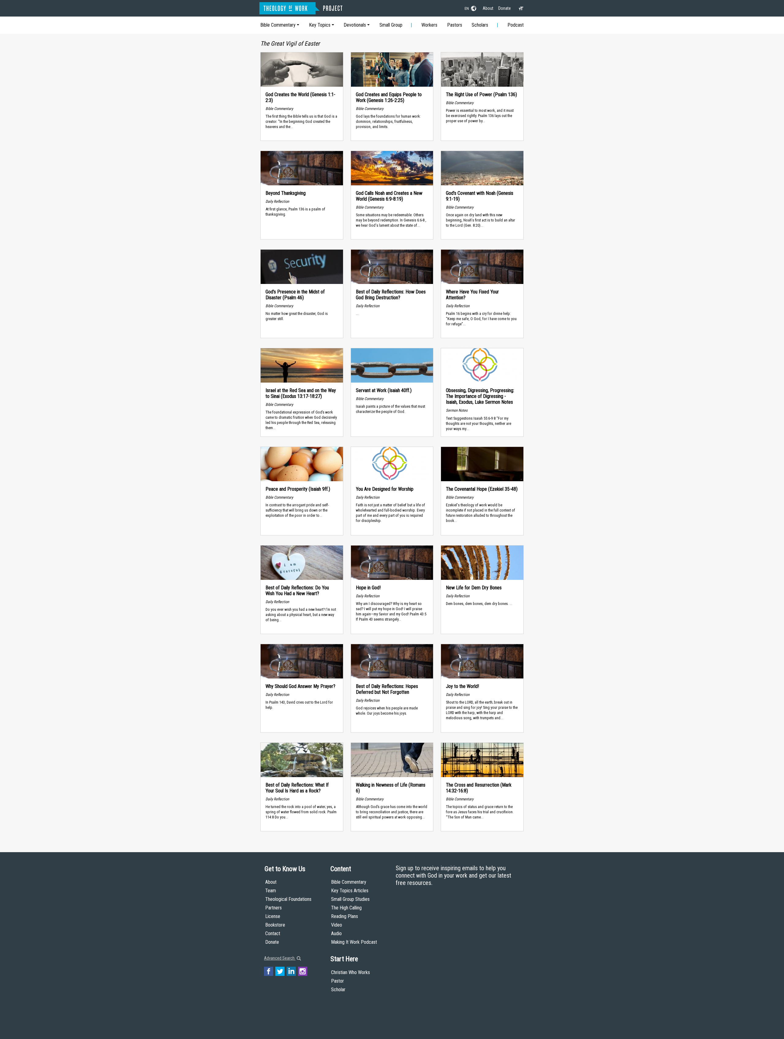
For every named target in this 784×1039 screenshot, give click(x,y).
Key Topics (319, 25)
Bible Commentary (278, 25)
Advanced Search (280, 958)
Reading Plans (344, 916)
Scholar (338, 989)
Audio (336, 933)
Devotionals (355, 25)
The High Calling (346, 908)
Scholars (480, 25)
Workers (429, 25)
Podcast (515, 25)
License (272, 916)
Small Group (390, 25)
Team (270, 891)
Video (336, 925)
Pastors (454, 25)
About (488, 8)
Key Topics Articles (349, 891)
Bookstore (275, 925)
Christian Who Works (350, 972)
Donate (504, 8)
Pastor (337, 981)
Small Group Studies (350, 899)
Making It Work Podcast (354, 942)
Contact (272, 933)
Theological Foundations (288, 899)
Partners (273, 908)
